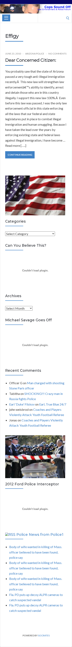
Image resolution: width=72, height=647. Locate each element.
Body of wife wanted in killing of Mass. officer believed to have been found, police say (35, 552)
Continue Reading (20, 154)
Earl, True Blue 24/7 (52, 404)
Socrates (44, 635)
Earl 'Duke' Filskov (22, 404)
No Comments (57, 53)
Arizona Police (34, 53)
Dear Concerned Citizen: (30, 60)
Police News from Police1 (39, 534)
